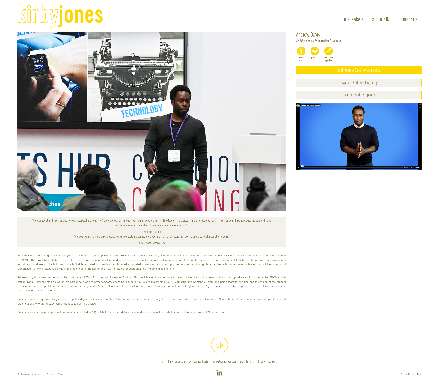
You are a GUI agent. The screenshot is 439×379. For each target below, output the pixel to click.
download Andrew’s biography (358, 83)
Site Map (51, 374)
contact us (407, 19)
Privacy (61, 374)
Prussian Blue (415, 374)
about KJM (381, 19)
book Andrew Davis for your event (358, 70)
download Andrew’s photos (359, 95)
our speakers (352, 19)
